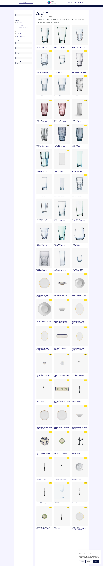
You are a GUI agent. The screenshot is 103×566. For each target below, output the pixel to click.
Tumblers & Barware (23, 27)
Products (38, 16)
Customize (82, 561)
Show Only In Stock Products (23, 18)
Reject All (89, 561)
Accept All (96, 561)
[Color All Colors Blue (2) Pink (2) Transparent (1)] (23, 48)
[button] (39, 6)
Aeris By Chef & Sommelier (22, 31)
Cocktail (21, 25)
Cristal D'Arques (20, 38)
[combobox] (26, 2)
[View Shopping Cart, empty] (83, 2)
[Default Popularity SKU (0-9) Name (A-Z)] (23, 15)
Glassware (20, 24)
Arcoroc (19, 35)
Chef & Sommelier (21, 36)
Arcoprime (19, 33)
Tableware (19, 22)
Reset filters (18, 66)
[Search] (32, 2)
